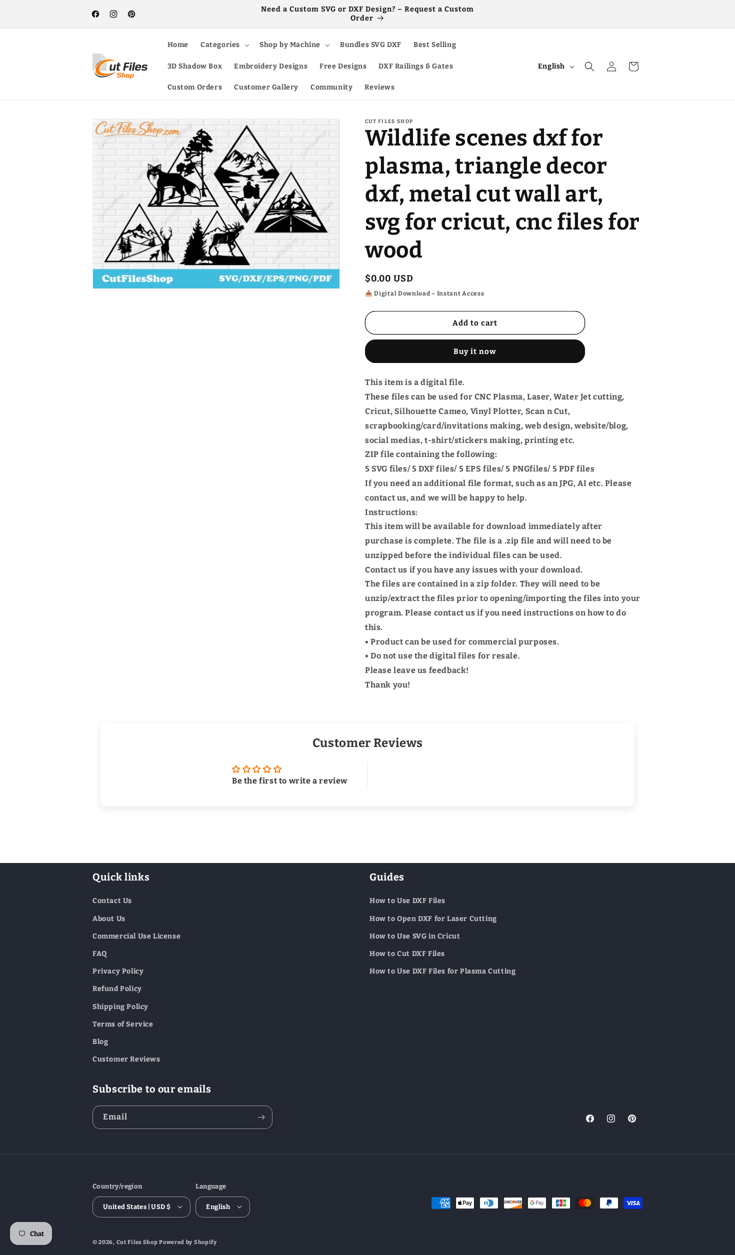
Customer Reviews (126, 1058)
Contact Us (112, 900)
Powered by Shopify (188, 1241)
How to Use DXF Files (408, 900)
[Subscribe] (261, 1117)
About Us (109, 918)
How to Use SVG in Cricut (415, 936)
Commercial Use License (136, 936)
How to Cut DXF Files (407, 953)
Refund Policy (117, 988)
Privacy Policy (118, 971)
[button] (224, 45)
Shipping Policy (120, 1006)
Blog (100, 1041)
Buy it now (475, 351)
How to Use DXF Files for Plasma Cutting (443, 971)
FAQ (99, 953)
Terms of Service (123, 1024)
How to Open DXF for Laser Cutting (433, 918)
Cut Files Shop (137, 1241)
